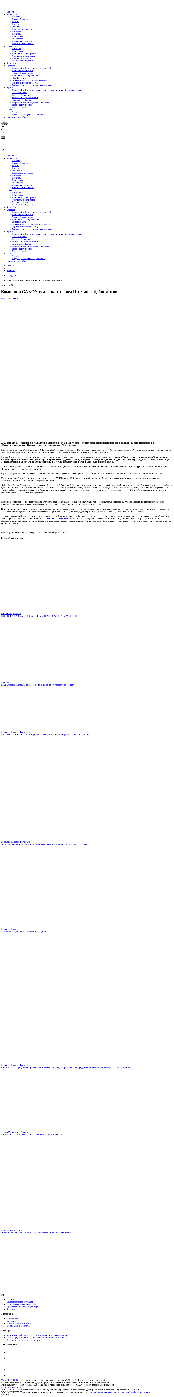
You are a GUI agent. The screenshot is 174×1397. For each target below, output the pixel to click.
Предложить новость (11, 1387)
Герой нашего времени (22, 105)
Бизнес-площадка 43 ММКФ (25, 97)
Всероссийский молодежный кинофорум (31, 102)
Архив (10, 88)
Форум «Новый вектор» (23, 73)
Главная (10, 265)
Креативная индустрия (22, 61)
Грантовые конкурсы (21, 58)
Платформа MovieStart (17, 117)
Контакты (11, 1309)
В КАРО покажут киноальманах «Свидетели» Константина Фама (31, 1134)
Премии (15, 24)
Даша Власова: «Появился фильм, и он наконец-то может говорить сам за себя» (38, 685)
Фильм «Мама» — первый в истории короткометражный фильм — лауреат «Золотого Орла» (44, 844)
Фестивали (17, 26)
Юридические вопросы (23, 29)
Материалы (12, 14)
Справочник (12, 46)
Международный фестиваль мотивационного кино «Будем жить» (37, 1337)
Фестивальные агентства (23, 56)
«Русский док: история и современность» (31, 80)
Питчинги (16, 31)
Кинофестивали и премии (24, 53)
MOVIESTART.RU (10, 1380)
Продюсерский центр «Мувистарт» (28, 114)
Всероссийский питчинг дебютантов (24, 1340)
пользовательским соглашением (103, 1392)
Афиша (15, 21)
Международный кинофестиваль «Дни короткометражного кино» (37, 1335)
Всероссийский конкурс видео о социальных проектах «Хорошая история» (47, 90)
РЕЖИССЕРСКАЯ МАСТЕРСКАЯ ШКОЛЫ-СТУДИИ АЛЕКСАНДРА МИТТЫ (39, 616)
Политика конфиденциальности (21, 1304)
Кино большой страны (22, 70)
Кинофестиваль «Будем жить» (26, 75)
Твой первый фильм (21, 100)
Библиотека (17, 39)
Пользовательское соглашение (21, 1302)
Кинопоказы (14, 1132)
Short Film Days (19, 78)
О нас (9, 110)
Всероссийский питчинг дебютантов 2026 (31, 68)
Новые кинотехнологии (23, 43)
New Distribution (19, 92)
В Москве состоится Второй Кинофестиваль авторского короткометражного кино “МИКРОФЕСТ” (47, 734)
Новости (11, 12)
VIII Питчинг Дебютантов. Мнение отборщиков (23, 931)
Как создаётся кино (21, 95)
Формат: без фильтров (22, 41)
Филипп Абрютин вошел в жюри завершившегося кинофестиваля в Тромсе (36, 1233)
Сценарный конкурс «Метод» (26, 83)
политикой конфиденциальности (135, 1392)
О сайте (15, 112)
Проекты (11, 65)
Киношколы (17, 36)
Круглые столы (19, 107)
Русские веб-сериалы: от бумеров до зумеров (33, 85)
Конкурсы (16, 34)
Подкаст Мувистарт (21, 19)
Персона (16, 17)
